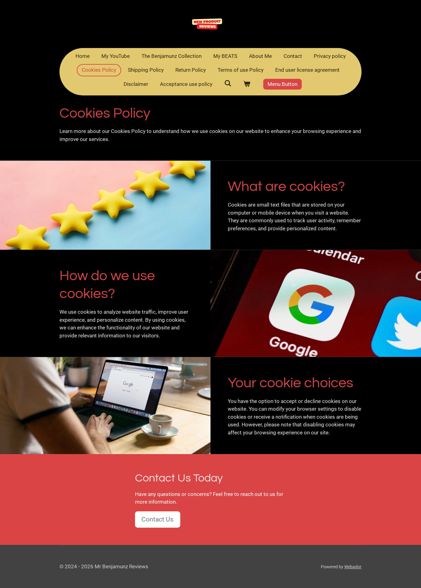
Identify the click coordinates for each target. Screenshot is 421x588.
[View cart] (247, 84)
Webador (353, 566)
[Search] (228, 83)
